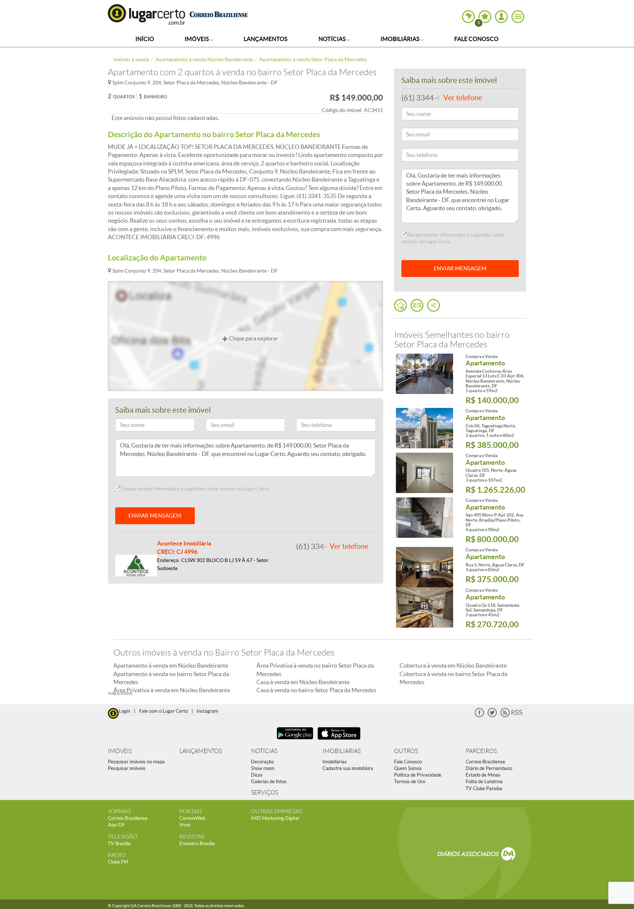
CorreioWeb (192, 818)
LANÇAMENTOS (200, 751)
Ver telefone (348, 546)
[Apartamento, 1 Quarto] (424, 374)
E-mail (216, 426)
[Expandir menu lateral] (517, 16)
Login (124, 711)
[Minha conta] (501, 16)
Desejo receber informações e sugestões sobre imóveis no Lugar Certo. (195, 489)
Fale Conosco (476, 39)
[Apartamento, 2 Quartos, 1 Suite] (424, 428)
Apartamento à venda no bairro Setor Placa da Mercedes (171, 678)
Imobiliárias (400, 39)
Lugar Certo (147, 14)
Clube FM (118, 862)
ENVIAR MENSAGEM (154, 515)
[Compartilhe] (433, 305)
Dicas (257, 775)
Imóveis (197, 39)
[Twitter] (492, 715)
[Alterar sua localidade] (468, 16)
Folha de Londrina (484, 781)
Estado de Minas (483, 775)
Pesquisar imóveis (127, 768)
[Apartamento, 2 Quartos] (424, 607)
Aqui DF (116, 825)
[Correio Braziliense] (218, 13)
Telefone (308, 426)
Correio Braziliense (485, 761)
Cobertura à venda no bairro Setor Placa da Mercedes (453, 678)
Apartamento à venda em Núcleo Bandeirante (170, 665)
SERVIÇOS (264, 792)
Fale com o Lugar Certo (163, 711)
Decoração (262, 761)
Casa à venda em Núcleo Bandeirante (303, 682)
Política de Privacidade (417, 775)
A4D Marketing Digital (275, 818)
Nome (125, 426)
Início (144, 39)
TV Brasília (119, 843)
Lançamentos (266, 39)
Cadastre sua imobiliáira (348, 768)
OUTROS (406, 751)
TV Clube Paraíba (484, 788)
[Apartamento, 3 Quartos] (424, 473)
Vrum (185, 825)
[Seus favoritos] (400, 305)
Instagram (207, 711)
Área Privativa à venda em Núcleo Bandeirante (171, 690)
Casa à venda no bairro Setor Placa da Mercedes (316, 690)
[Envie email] (417, 305)
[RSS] (511, 715)
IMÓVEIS (120, 751)
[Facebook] (479, 715)
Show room (262, 768)
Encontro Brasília (197, 843)
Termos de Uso (409, 781)
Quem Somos (408, 768)
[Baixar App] (295, 740)
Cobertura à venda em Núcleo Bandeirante (453, 665)
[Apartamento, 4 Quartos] (424, 517)
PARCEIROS (481, 751)
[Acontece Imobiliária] (136, 565)
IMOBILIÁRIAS (342, 751)
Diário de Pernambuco (489, 768)
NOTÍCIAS (264, 751)
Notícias (332, 39)
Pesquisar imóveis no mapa (136, 761)
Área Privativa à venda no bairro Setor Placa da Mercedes (315, 669)
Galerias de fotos (269, 781)
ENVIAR (460, 268)
